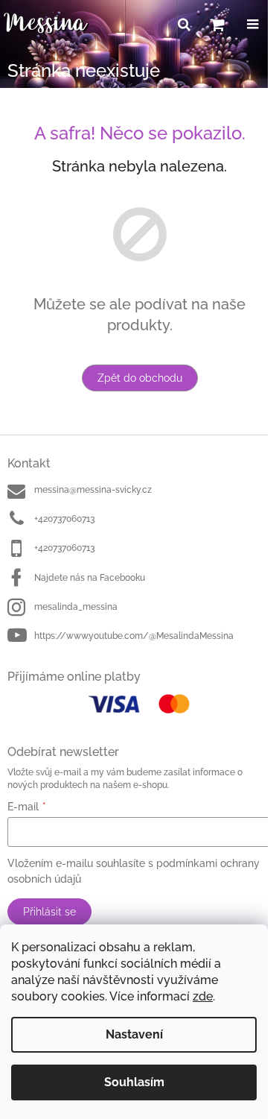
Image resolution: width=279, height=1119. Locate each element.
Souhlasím (134, 1082)
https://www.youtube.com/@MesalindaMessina (134, 636)
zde (203, 996)
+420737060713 (64, 519)
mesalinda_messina (76, 607)
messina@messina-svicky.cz (93, 490)
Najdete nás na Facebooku (89, 578)
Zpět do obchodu (139, 378)
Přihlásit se (49, 912)
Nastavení (134, 1034)
